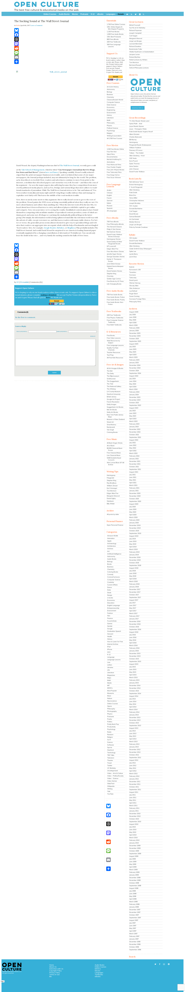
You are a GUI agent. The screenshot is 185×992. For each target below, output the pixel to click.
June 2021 (132, 477)
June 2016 (132, 637)
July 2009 (132, 859)
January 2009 (134, 875)
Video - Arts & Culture (115, 773)
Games (109, 624)
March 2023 (133, 421)
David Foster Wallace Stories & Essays (114, 235)
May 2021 (132, 480)
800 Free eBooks (113, 39)
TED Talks (110, 755)
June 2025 (132, 349)
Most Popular (112, 691)
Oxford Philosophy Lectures (139, 68)
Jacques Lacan (134, 54)
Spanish (110, 208)
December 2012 (134, 749)
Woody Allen (133, 286)
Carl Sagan (133, 36)
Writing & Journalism (114, 136)
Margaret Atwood (113, 496)
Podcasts (110, 716)
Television (110, 758)
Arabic (109, 190)
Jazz (108, 652)
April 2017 (132, 611)
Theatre (110, 760)
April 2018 (132, 579)
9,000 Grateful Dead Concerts (114, 459)
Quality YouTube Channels (112, 349)
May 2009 (132, 864)
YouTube (110, 794)
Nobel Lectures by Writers (138, 60)
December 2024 (134, 365)
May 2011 (132, 800)
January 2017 (134, 619)
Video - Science (112, 778)
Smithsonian (111, 379)
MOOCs (110, 688)
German (110, 201)
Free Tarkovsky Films (114, 172)
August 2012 (133, 760)
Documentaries (112, 157)
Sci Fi (109, 740)
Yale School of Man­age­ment (33, 170)
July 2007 (132, 923)
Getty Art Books (112, 412)
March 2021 (133, 485)
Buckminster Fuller (135, 49)
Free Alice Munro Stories (115, 251)
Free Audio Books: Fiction (116, 297)
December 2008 (134, 878)
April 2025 (132, 355)
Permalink (24, 282)
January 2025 (134, 363)
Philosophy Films (135, 302)
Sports (109, 747)
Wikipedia (110, 786)
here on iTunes (52, 172)
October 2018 (134, 563)
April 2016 (132, 643)
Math (108, 120)
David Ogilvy (111, 498)
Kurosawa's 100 (135, 270)
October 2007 (134, 915)
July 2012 (132, 763)
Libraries (110, 667)
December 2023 (134, 397)
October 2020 (134, 499)
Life (108, 670)
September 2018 (135, 565)
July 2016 (132, 635)
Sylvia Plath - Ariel (135, 124)
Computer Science (113, 102)
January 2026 (134, 331)
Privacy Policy (54, 973)
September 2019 (135, 533)
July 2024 (132, 379)
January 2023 (134, 427)
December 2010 (134, 813)
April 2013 (132, 739)
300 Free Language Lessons (114, 45)
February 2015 (134, 680)
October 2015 (134, 659)
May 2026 (132, 320)
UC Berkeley (111, 768)
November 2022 (134, 432)
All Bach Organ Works (114, 443)
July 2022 (132, 443)
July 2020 (132, 507)
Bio (50, 976)
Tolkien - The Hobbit (136, 153)
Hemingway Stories (114, 239)
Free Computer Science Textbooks (115, 321)
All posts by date (113, 514)
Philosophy (111, 123)
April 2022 (132, 451)
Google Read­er (50, 228)
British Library (111, 397)
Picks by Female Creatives (138, 227)
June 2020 (132, 509)
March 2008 (133, 902)
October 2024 (134, 371)
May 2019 (132, 544)
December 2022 (134, 429)
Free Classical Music (114, 453)
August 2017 (133, 600)
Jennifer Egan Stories (114, 254)
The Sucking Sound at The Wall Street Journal (41, 21)
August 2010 (133, 824)
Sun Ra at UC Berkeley (137, 28)
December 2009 (134, 846)
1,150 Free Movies (113, 32)
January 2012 (134, 779)
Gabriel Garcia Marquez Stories (115, 267)
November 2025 (134, 336)
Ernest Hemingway (136, 185)
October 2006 (134, 947)
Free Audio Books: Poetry (116, 300)
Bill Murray (133, 140)
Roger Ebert (133, 294)
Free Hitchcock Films (114, 165)
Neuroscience (112, 701)
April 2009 (132, 867)
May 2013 (132, 736)
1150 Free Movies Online (115, 149)
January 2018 (134, 587)
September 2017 (135, 597)
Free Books (111, 335)
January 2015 (134, 683)
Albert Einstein (134, 134)
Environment (111, 113)
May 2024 (132, 384)
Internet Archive (112, 644)
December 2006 (134, 942)
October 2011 (134, 787)
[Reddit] (56, 48)
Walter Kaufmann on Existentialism (141, 52)
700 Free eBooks (113, 222)
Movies (97, 971)
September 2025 (135, 341)
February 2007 (134, 936)
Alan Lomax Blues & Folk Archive (115, 464)
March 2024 (133, 389)
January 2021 (134, 491)
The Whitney (111, 389)
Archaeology (111, 543)
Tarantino (132, 272)
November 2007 (134, 912)
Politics (109, 722)
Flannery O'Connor (135, 150)
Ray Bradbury (111, 483)
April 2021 (132, 483)
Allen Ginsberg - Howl (137, 156)
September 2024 (135, 373)
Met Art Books (112, 410)
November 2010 (134, 816)
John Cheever (134, 169)
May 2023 (132, 416)
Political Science (112, 128)
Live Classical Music (113, 455)
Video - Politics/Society (115, 776)
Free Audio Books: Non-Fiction (115, 303)
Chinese (109, 193)
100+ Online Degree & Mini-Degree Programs (115, 28)
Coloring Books (112, 432)
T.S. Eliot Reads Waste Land (139, 121)
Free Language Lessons (115, 345)
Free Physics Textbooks (115, 318)
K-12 (108, 654)
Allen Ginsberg (134, 190)
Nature (109, 698)
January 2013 (134, 747)
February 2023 (134, 424)
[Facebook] (56, 35)
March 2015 (133, 677)
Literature (110, 118)
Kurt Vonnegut (112, 488)
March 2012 (133, 773)
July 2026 (132, 315)
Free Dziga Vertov (113, 175)
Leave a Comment (37, 25)
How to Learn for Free (115, 642)
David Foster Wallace (137, 172)
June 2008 (132, 894)
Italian (109, 203)
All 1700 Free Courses (114, 138)
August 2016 (133, 632)
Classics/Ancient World (115, 100)
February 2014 (134, 712)
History (109, 115)
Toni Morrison (111, 491)
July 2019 (132, 539)
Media (109, 683)
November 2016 (134, 624)
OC (17, 282)
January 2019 (134, 555)
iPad (108, 647)
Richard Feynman (135, 30)
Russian (109, 206)
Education (110, 603)
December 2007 (134, 910)
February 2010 (134, 840)
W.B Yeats (133, 158)
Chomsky (110, 276)
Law (108, 662)
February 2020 (134, 520)
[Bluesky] (56, 30)
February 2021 (134, 488)
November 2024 (134, 368)
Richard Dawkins (135, 46)
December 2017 (134, 589)
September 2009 (135, 854)
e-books (110, 598)
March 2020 (133, 517)
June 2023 (132, 413)
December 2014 (134, 685)
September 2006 (135, 950)
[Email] (56, 57)
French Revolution (113, 402)
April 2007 (132, 931)
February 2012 (134, 776)
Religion (109, 133)
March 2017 (133, 613)
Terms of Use (54, 974)
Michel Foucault (134, 25)
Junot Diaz (133, 257)
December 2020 (134, 493)
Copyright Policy (55, 971)
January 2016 (134, 651)
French (109, 198)
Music (109, 696)
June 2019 (132, 541)
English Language (113, 605)
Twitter (109, 765)
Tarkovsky (132, 278)
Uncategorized (112, 771)
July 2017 (132, 603)
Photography (112, 711)
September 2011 (135, 789)
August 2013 (133, 728)
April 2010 (132, 835)
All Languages (112, 211)
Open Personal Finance (115, 525)
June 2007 (132, 926)
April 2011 (132, 803)
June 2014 (132, 701)
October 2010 (134, 819)
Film (108, 616)
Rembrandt (111, 427)
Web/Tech (110, 784)
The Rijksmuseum (113, 376)
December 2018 (134, 557)
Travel (109, 763)
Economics (110, 107)
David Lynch (133, 280)
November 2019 (134, 528)
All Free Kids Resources (115, 358)
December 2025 (134, 333)
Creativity (110, 582)
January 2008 (134, 907)
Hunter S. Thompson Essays (114, 260)
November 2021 (134, 464)
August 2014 (133, 696)
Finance (110, 618)
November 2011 (134, 784)
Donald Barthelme (135, 209)
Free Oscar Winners (114, 177)
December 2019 (134, 525)
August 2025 (133, 344)
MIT (108, 685)
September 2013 (135, 725)
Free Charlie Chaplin (114, 167)
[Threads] (56, 39)
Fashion (110, 613)
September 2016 (135, 629)
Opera (109, 706)
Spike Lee (132, 251)
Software (110, 745)
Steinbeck (110, 501)
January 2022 (134, 459)
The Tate (110, 384)
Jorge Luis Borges (135, 41)
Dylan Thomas (134, 164)
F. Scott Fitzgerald (135, 187)
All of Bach (110, 446)
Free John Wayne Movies (115, 170)
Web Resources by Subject (113, 342)
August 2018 (133, 568)
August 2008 (133, 888)
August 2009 (133, 856)
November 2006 (134, 944)
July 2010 (132, 827)
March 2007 (133, 934)
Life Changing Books (114, 284)
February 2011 (134, 808)
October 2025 (134, 339)
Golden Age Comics (114, 279)
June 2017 (132, 605)
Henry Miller (133, 198)
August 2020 (133, 504)
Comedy (110, 574)
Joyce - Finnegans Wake (138, 129)
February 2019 (134, 552)
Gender (109, 626)
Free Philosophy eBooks (115, 224)
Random (110, 735)
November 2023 (134, 400)
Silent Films (111, 154)
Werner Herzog (134, 283)
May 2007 (132, 928)
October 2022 (134, 435)
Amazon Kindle (112, 536)
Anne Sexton (133, 166)
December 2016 (134, 621)
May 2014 (132, 704)
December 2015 (134, 653)
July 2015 (132, 667)
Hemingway (111, 475)
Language (110, 657)
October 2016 (134, 627)
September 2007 (135, 918)
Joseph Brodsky (134, 203)
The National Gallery (114, 386)
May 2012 (132, 768)
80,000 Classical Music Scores (114, 449)
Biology (109, 92)
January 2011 (134, 811)
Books (109, 564)
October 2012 (134, 755)
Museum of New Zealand (116, 419)
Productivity (111, 727)
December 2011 (134, 781)
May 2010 (132, 832)
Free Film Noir (112, 152)
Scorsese (132, 275)
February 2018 (134, 584)
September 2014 (135, 693)
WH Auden (133, 238)
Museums (110, 693)
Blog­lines (71, 228)
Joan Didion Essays (113, 264)
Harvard (110, 634)
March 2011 (133, 805)
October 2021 (134, 467)
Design (109, 595)
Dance (109, 587)
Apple (109, 541)
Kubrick (131, 267)
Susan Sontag (134, 296)
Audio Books (111, 559)
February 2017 (134, 616)
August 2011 (133, 792)
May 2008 (132, 896)
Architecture (111, 546)
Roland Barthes (134, 57)
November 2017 (134, 592)
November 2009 (134, 848)
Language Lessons (114, 660)
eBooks (98, 976)
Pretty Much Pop (113, 724)
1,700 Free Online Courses (116, 24)
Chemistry (110, 97)
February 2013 (134, 744)
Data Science (111, 105)
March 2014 (133, 709)
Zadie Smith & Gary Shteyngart (140, 249)
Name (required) (62, 331)
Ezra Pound (133, 161)
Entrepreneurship (113, 608)
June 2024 (132, 381)
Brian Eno (132, 195)
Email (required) (21, 331)
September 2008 (135, 886)
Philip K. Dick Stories (114, 229)
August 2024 (133, 376)
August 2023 (133, 408)
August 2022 (133, 440)
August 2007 (133, 920)
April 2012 (132, 771)
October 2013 (134, 723)
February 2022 (134, 456)
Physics (109, 125)
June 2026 (132, 317)
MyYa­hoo (60, 228)
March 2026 (133, 325)
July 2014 (132, 699)
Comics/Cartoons (113, 577)
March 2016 (133, 645)
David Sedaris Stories (114, 271)
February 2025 (134, 360)
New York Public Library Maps (115, 416)
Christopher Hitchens (136, 201)
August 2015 (133, 664)
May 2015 (132, 672)
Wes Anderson (134, 288)
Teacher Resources (113, 352)
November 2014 (134, 688)
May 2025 (132, 352)
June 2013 (132, 733)
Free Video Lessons (114, 338)
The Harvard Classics (114, 227)
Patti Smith (133, 193)
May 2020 (132, 512)
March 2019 (133, 549)
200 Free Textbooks (114, 42)
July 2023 (132, 411)
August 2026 (133, 312)
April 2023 (132, 419)
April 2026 (132, 323)
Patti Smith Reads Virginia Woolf (141, 132)
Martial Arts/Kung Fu (114, 159)
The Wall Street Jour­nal (69, 165)
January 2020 (134, 523)
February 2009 (134, 872)
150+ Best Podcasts (114, 37)
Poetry (109, 719)
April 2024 (132, 387)
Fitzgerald (110, 478)
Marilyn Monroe (134, 222)
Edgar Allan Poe (112, 249)
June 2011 (132, 797)
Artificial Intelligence (114, 554)
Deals (109, 593)
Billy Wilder (111, 504)
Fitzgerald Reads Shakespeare (140, 145)
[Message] (56, 52)
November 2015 (134, 656)
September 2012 (135, 757)
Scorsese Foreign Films (137, 299)
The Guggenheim (113, 381)
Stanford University (113, 394)
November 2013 (134, 720)
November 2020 (134, 496)
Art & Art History (113, 87)
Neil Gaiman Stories (114, 232)
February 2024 (134, 392)
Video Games (112, 781)
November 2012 (134, 752)
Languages (99, 973)
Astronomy (111, 89)
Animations (111, 162)
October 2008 (134, 883)
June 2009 (132, 862)
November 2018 (134, 560)
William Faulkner (135, 148)
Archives (110, 549)
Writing (109, 789)
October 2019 (134, 531)
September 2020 (135, 501)
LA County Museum (113, 391)
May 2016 (132, 640)
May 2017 (132, 608)
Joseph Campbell (135, 33)
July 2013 (132, 731)
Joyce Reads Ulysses (136, 126)
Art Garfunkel (134, 219)
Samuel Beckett (134, 217)
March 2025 (133, 357)
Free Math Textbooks (114, 325)
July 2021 (132, 475)
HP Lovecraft (111, 246)
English (109, 195)
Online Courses (112, 704)
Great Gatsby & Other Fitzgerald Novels (114, 243)
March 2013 (133, 741)
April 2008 (132, 899)
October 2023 (134, 403)
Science (110, 742)
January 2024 (134, 395)
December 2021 (134, 461)
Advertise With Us (137, 108)
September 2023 (135, 405)
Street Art (110, 422)
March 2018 (133, 581)
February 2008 (134, 904)
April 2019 (132, 547)
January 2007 (134, 939)
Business (110, 94)
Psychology (111, 131)
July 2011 (132, 795)
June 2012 (132, 765)
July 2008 (132, 891)
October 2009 (134, 851)
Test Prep (110, 355)
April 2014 (132, 707)
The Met (110, 371)
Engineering (111, 110)
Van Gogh (110, 430)
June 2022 (132, 445)
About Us (53, 967)
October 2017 (134, 595)
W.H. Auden (133, 206)
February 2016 (134, 648)
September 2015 (135, 661)
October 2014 (134, 691)
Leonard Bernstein (135, 44)
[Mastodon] (56, 44)
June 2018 (132, 573)
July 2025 (132, 347)
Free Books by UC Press (115, 281)
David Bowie (133, 214)
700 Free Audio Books (114, 295)
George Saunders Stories (116, 257)
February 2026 (134, 328)
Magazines (111, 675)
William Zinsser (112, 486)
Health (109, 636)
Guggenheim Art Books (115, 407)
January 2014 (134, 715)
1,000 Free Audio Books (115, 34)
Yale (108, 791)
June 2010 (132, 830)
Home (51, 965)
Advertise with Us (56, 969)
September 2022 (135, 437)
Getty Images (111, 404)
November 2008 (134, 880)
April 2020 (132, 515)
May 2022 (132, 448)
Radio (109, 732)
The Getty (110, 373)
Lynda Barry (133, 254)
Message (92, 336)
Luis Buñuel (133, 291)
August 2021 (133, 472)
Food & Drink (111, 621)
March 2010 (133, 838)
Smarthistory (111, 425)
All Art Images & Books (115, 368)
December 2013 (134, 717)
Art (108, 551)
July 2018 (132, 571)
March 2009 (133, 870)
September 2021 (135, 469)
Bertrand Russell (135, 65)
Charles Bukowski (135, 137)
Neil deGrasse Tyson (136, 182)
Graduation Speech (114, 631)
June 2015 (132, 669)
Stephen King (111, 274)
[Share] (56, 61)
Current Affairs (112, 585)
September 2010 (135, 822)
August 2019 (133, 536)
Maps (109, 678)
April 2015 (132, 675)
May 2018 (132, 576)
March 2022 (133, 453)
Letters (109, 665)
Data (109, 590)
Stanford (110, 750)
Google (109, 629)
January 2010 (134, 843)
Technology (111, 753)
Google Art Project (113, 399)
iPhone (109, 649)
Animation (111, 538)
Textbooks (99, 974)
